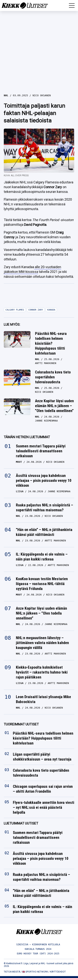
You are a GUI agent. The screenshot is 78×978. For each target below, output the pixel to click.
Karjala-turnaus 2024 (38, 949)
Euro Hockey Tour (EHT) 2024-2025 (38, 953)
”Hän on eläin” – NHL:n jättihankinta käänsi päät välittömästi (44, 532)
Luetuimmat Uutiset (21, 823)
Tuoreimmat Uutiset (21, 724)
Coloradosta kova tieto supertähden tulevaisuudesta (53, 377)
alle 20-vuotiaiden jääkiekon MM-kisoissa (32, 269)
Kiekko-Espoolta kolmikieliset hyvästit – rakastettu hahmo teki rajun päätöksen (42, 672)
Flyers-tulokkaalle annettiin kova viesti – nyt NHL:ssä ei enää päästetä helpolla (43, 807)
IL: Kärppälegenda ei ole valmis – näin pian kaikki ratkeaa (42, 556)
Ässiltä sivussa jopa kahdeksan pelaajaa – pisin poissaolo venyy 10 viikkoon (43, 480)
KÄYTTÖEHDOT (58, 971)
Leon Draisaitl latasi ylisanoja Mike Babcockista (43, 699)
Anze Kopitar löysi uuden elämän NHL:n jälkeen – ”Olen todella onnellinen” (54, 406)
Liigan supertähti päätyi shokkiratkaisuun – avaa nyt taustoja (42, 757)
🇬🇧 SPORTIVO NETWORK (35, 971)
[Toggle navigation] (71, 5)
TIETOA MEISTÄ (12, 971)
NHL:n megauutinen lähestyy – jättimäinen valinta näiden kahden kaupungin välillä (42, 643)
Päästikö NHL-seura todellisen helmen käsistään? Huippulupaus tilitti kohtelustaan (51, 343)
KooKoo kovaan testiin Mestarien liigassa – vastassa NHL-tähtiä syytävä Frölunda (42, 584)
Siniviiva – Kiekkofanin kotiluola (38, 944)
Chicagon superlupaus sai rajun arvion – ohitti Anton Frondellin (43, 789)
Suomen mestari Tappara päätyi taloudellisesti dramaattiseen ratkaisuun (41, 451)
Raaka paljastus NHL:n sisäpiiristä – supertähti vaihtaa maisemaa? (44, 507)
